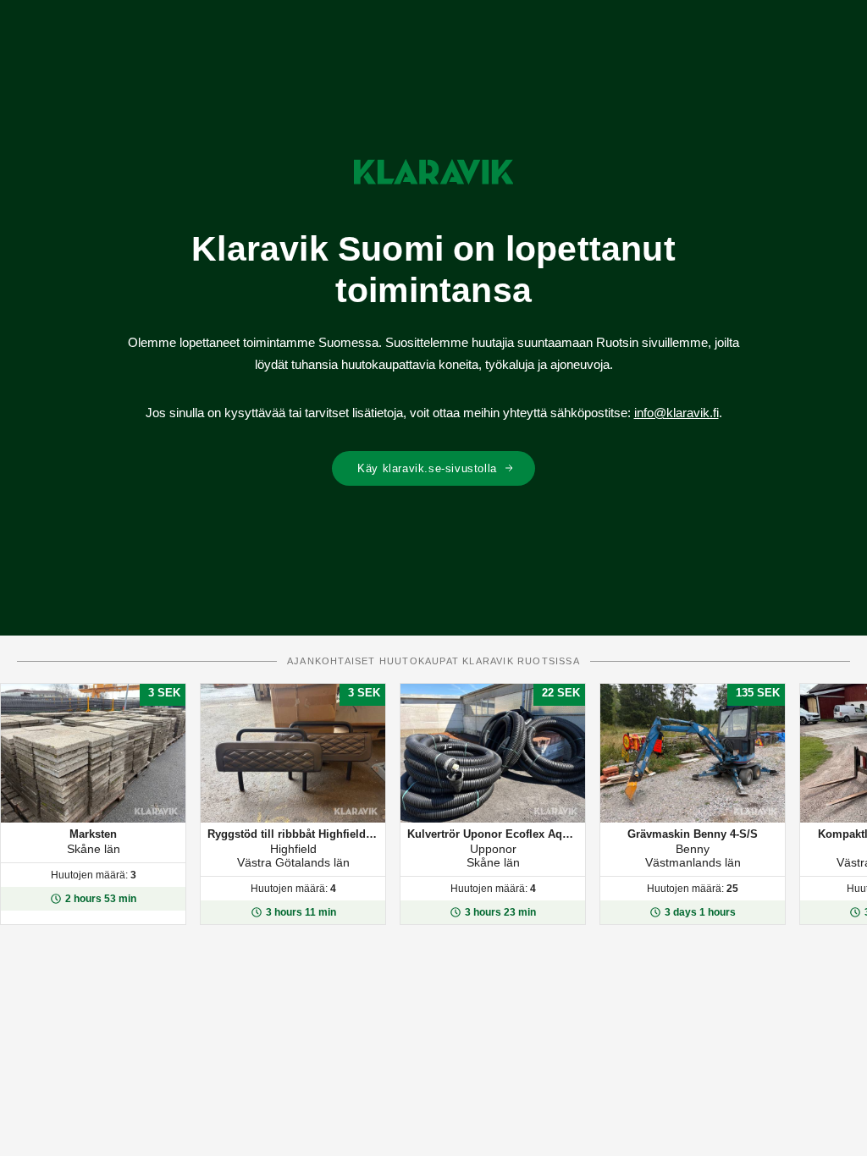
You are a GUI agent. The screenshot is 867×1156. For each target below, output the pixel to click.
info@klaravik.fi (676, 412)
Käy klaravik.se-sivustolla (427, 468)
